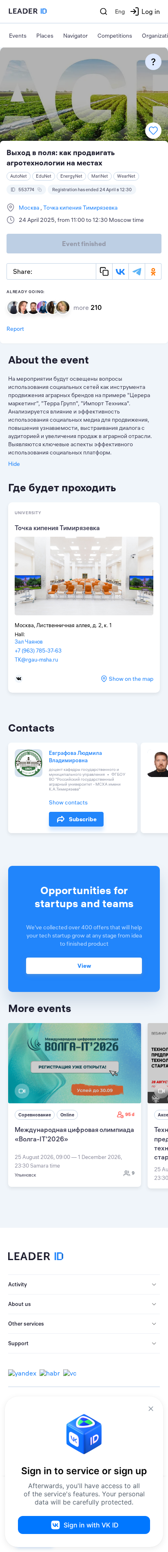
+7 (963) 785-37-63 (38, 650)
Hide (14, 464)
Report (15, 328)
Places (44, 35)
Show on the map (131, 678)
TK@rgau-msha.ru (36, 659)
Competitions (114, 35)
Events (18, 35)
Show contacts (68, 802)
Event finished (84, 243)
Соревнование (34, 1115)
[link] (74, 1105)
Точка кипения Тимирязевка (79, 207)
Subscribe (83, 819)
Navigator (75, 35)
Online (67, 1115)
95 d (130, 1114)
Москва (29, 207)
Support (18, 1343)
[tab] (84, 1284)
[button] (84, 1284)
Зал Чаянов (29, 641)
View (84, 965)
